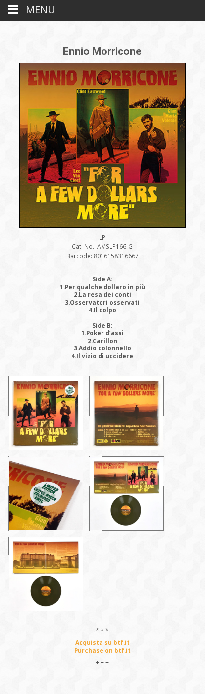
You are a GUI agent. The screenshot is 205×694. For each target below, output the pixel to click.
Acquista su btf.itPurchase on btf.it (102, 646)
